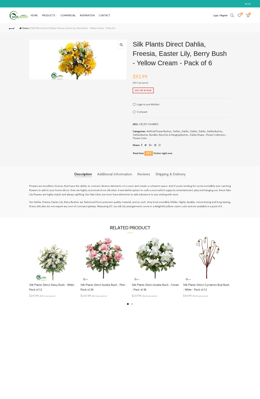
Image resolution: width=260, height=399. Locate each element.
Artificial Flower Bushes (159, 131)
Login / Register (220, 15)
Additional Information (114, 174)
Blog (248, 3)
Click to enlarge (121, 44)
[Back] (11, 28)
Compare (142, 111)
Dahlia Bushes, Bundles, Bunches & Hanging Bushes (160, 134)
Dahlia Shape (197, 134)
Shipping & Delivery (170, 174)
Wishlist (241, 14)
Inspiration (87, 15)
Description (83, 174)
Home (34, 15)
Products (48, 15)
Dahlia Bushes (214, 131)
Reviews (143, 174)
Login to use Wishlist (147, 104)
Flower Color (140, 138)
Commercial (68, 15)
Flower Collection (215, 134)
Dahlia (176, 131)
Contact (104, 15)
